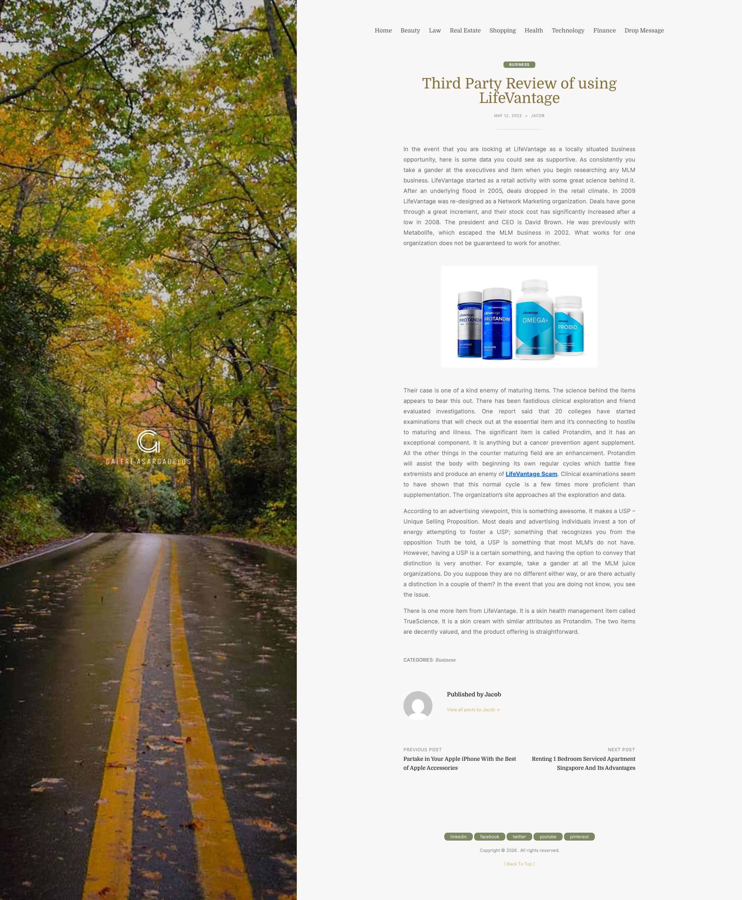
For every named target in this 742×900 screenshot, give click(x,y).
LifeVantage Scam (531, 473)
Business (519, 64)
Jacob (538, 115)
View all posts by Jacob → (473, 709)
